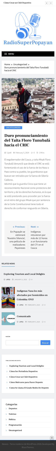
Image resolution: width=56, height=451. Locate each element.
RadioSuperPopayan (28, 42)
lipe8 (9, 152)
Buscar (8, 336)
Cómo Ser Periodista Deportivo (23, 371)
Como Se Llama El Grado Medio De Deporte (29, 388)
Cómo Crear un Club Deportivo (17, 3)
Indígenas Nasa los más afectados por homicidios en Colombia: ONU (32, 295)
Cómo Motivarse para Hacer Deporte (26, 382)
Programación (15, 425)
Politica (12, 419)
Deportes (13, 408)
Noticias (12, 414)
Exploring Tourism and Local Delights (24, 274)
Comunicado (24, 316)
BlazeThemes (28, 447)
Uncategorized (13, 127)
